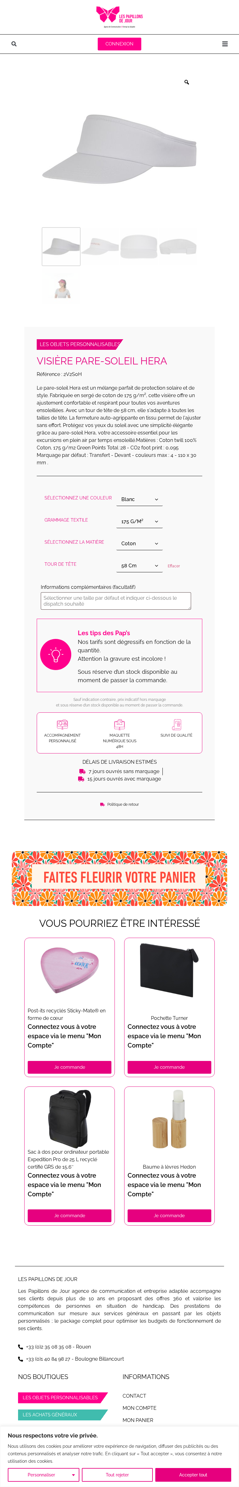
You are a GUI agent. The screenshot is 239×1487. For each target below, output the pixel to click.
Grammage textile (66, 520)
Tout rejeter (117, 1474)
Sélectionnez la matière (74, 542)
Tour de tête (61, 564)
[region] (119, 1456)
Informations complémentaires (88, 587)
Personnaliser (41, 1474)
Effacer (174, 566)
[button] (14, 44)
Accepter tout (193, 1474)
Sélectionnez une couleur (78, 498)
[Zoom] (186, 82)
